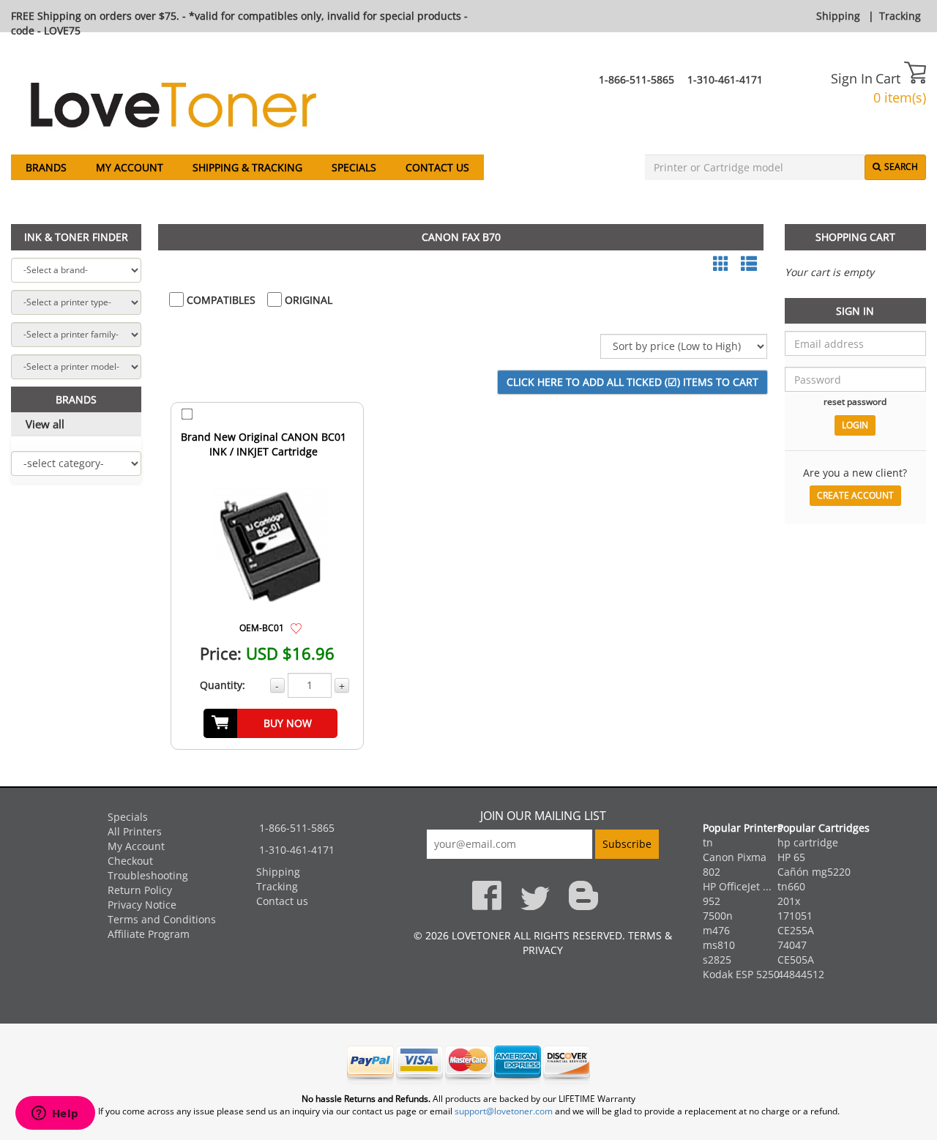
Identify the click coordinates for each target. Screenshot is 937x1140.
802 (711, 872)
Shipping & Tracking (247, 167)
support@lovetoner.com (504, 1111)
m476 (716, 930)
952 (711, 901)
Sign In (852, 78)
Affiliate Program (149, 934)
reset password (855, 401)
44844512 (800, 974)
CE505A (795, 959)
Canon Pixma (734, 857)
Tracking (900, 16)
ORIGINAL (307, 300)
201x (788, 901)
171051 (795, 916)
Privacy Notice (142, 905)
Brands (46, 167)
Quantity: (222, 685)
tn (708, 842)
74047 (792, 945)
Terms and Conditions (162, 919)
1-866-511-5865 (636, 79)
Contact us (437, 167)
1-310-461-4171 (725, 79)
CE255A (795, 930)
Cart (890, 78)
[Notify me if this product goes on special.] (296, 627)
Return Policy (140, 890)
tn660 (791, 886)
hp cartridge (807, 842)
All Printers (135, 831)
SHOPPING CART (855, 237)
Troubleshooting (148, 875)
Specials (354, 167)
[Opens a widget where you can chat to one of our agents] (55, 1114)
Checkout (130, 861)
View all (45, 424)
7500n (718, 916)
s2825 (717, 959)
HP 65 (791, 857)
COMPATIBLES (219, 300)
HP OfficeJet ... (737, 886)
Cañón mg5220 (814, 872)
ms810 (719, 945)
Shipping (838, 16)
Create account (855, 495)
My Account (129, 167)
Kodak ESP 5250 (741, 974)
